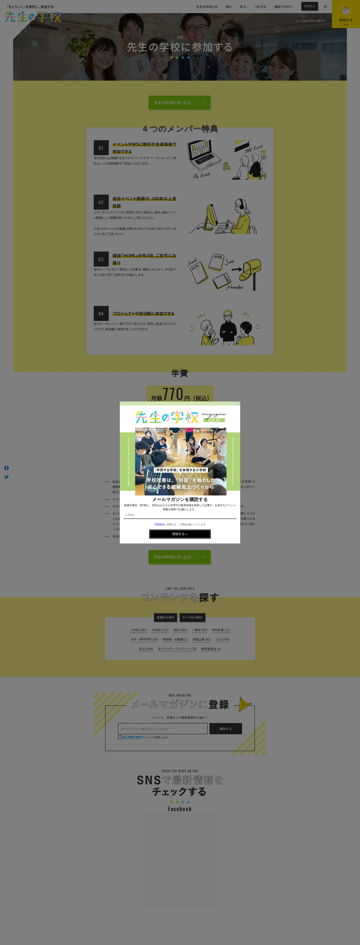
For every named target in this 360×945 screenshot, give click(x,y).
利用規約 (159, 525)
